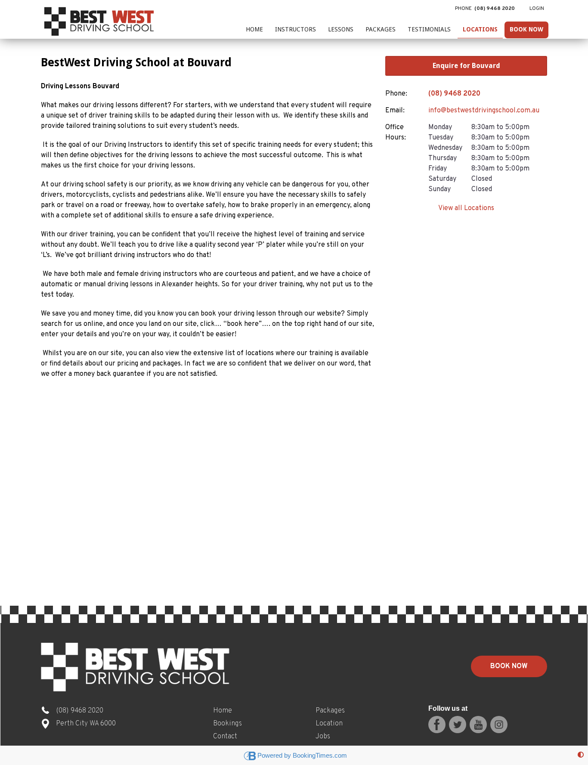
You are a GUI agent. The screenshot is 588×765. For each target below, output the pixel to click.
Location (329, 723)
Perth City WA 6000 (86, 723)
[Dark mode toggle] (581, 755)
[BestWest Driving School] (100, 19)
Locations (480, 29)
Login (536, 8)
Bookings (227, 723)
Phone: (396, 94)
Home (254, 29)
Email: (395, 110)
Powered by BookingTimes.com (302, 755)
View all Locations (466, 208)
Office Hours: (395, 132)
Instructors (295, 29)
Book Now (526, 29)
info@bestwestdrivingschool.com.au (483, 110)
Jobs (323, 736)
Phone (485, 8)
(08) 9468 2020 (454, 94)
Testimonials (429, 29)
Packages (380, 29)
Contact (225, 736)
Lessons (340, 29)
